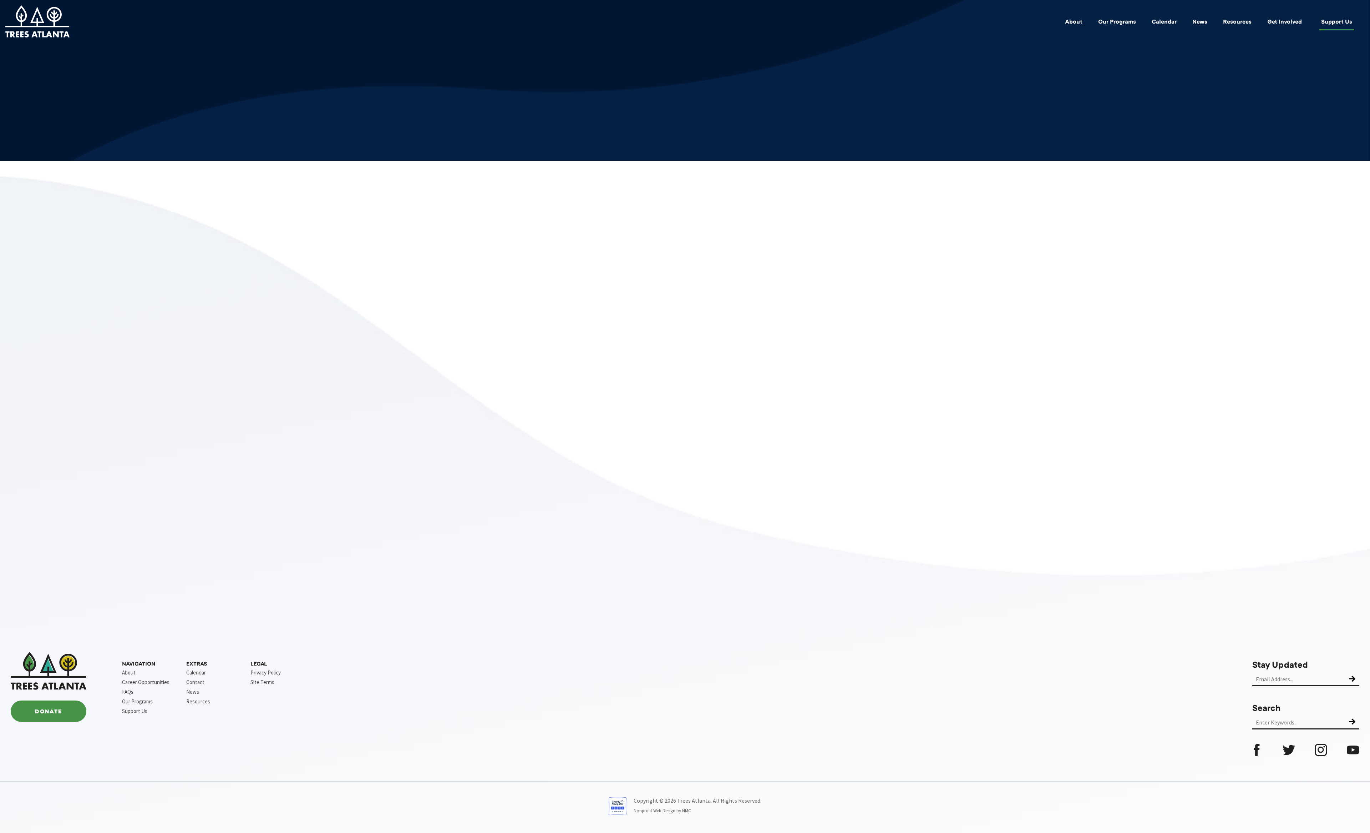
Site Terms (262, 682)
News (1199, 21)
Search (1266, 707)
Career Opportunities (145, 682)
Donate (48, 711)
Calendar (1164, 21)
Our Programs (1117, 21)
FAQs (127, 691)
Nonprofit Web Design (654, 811)
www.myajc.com (601, 582)
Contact (195, 682)
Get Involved (1284, 21)
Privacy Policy (265, 672)
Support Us (1336, 21)
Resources (1237, 21)
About (1073, 21)
